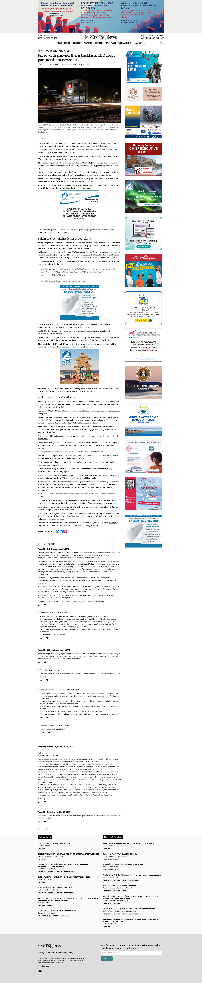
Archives (144, 38)
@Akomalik (87, 272)
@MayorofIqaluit (62, 272)
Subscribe (107, 959)
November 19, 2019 (76, 281)
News (59, 43)
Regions (77, 43)
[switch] (162, 43)
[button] (40, 971)
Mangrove (45, 966)
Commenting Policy (64, 952)
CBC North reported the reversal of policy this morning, (62, 156)
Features (88, 43)
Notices (46, 38)
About (152, 38)
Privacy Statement (46, 952)
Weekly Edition (125, 43)
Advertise (55, 38)
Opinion (99, 43)
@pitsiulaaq (75, 272)
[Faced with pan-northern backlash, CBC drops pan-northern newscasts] (79, 95)
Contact (160, 38)
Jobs (40, 38)
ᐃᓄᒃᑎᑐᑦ (139, 43)
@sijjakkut (98, 272)
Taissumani (111, 43)
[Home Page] (101, 37)
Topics (67, 43)
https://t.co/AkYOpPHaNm (53, 275)
